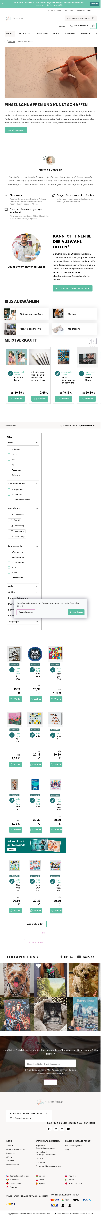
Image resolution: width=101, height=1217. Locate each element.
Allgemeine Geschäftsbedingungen (46, 1146)
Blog (67, 1149)
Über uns (69, 11)
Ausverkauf (17, 470)
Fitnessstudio (17, 578)
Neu (13, 459)
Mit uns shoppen (54, 11)
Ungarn (42, 1176)
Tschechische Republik (19, 1176)
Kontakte (81, 11)
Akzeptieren (76, 612)
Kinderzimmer (18, 557)
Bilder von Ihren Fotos (15, 1149)
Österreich (14, 1187)
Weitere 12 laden (35, 924)
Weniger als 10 (18, 489)
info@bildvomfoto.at (22, 1118)
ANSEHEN (94, 4)
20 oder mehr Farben (21, 499)
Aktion (14, 454)
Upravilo (86, 1214)
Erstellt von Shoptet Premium (67, 1214)
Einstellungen (26, 612)
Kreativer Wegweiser (74, 1145)
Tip (13, 465)
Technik (9, 1145)
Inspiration (10, 1153)
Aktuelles (10, 1161)
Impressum (40, 1162)
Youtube (88, 957)
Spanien (42, 1183)
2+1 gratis (16, 475)
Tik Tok (68, 957)
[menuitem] (10, 34)
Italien (71, 1180)
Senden (50, 1082)
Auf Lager (16, 449)
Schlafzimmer (18, 562)
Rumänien (14, 1180)
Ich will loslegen (15, 130)
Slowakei (72, 1176)
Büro (14, 567)
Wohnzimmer (18, 552)
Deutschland (15, 1183)
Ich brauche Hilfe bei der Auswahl (72, 288)
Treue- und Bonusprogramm (48, 1166)
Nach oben (37, 942)
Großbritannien (75, 1183)
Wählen (18, 398)
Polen (41, 1180)
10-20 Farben (17, 494)
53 (43, 933)
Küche (14, 572)
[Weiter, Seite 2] (35, 933)
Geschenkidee (12, 1164)
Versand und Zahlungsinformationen (46, 1153)
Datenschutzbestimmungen (49, 1073)
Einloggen (62, 26)
